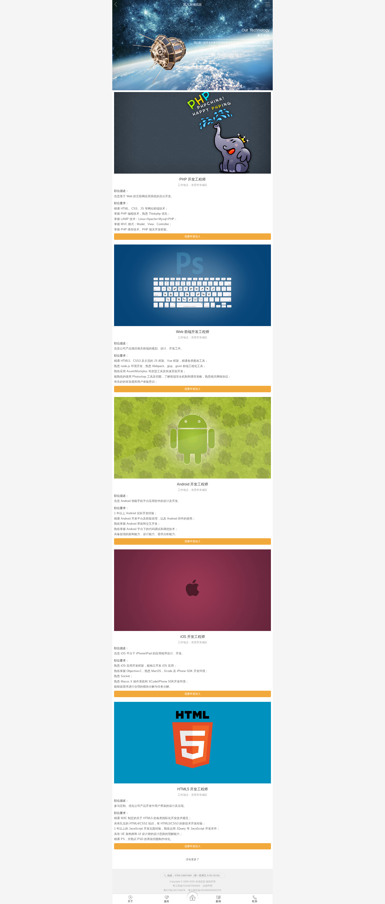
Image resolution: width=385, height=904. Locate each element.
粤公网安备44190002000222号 (204, 890)
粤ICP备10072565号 (175, 890)
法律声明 (207, 886)
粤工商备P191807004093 (186, 886)
